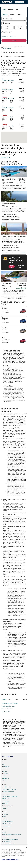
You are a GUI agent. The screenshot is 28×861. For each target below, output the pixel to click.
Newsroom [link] (4, 771)
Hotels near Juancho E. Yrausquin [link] (9, 703)
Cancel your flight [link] (6, 836)
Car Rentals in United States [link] (8, 791)
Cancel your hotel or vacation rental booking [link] (11, 834)
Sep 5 (19, 28)
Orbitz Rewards (7, 48)
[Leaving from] (14, 19)
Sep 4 (6, 28)
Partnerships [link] (5, 769)
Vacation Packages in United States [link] (9, 796)
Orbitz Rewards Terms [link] (7, 823)
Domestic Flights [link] (5, 794)
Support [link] (4, 832)
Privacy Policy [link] (5, 814)
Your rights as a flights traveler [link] (8, 844)
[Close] (26, 847)
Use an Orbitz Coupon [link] (7, 841)
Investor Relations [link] (6, 773)
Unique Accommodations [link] (7, 805)
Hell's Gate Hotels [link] (5, 711)
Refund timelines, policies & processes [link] (10, 839)
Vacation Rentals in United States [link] (9, 789)
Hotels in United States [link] (7, 786)
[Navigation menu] (25, 2)
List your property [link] (6, 766)
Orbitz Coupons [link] (5, 801)
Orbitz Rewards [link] (5, 778)
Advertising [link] (4, 780)
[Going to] (14, 23)
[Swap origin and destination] (24, 21)
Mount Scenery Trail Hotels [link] (8, 706)
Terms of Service (15, 859)
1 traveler (3, 36)
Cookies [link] (4, 816)
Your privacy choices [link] (6, 826)
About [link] (3, 761)
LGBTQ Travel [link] (5, 803)
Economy (11, 36)
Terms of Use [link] (5, 819)
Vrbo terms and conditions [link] (7, 821)
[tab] (4, 9)
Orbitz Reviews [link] (5, 798)
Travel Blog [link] (4, 808)
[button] (14, 694)
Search (14, 40)
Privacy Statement (6, 859)
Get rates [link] (24, 221)
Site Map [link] (4, 776)
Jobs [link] (3, 764)
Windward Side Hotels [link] (6, 709)
